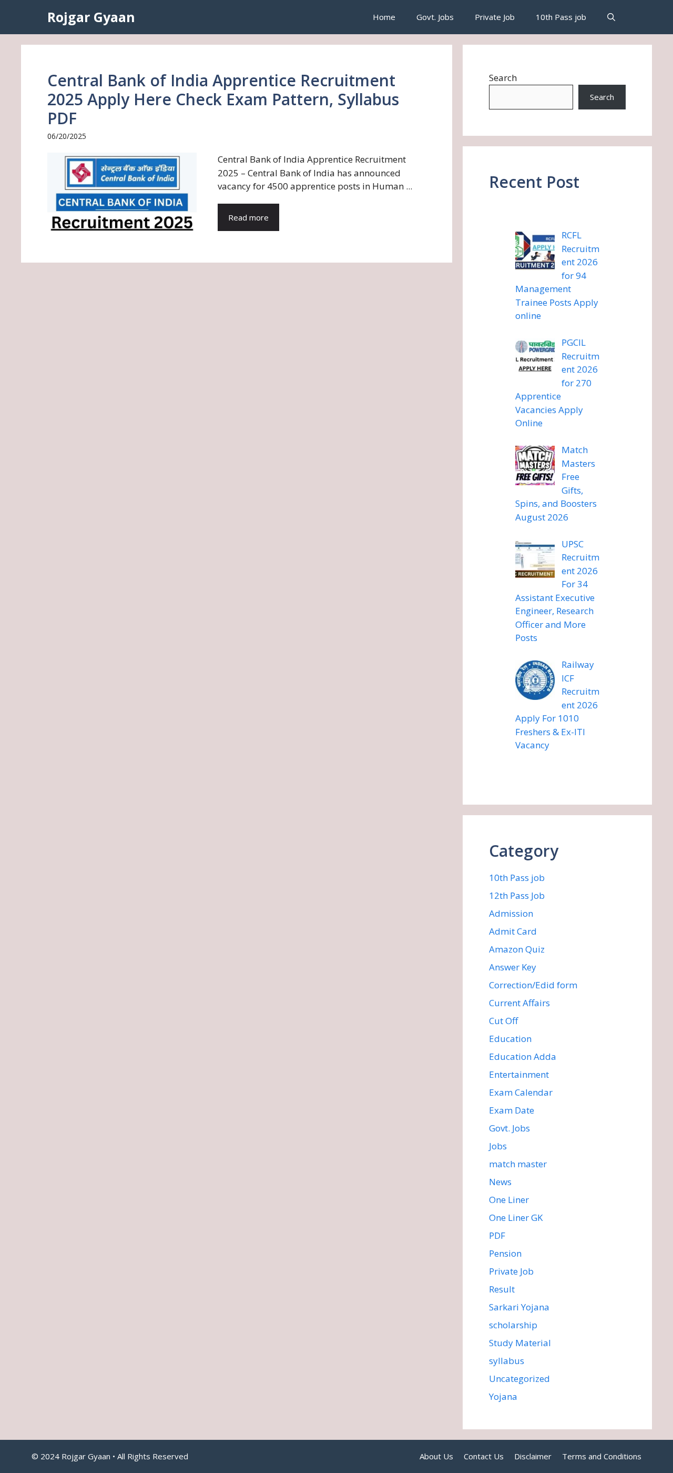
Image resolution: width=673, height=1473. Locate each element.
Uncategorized (519, 1378)
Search (503, 78)
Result (502, 1289)
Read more (248, 217)
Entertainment (519, 1074)
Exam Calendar (521, 1092)
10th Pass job (561, 17)
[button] (611, 17)
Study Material (520, 1343)
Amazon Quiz (517, 949)
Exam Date (511, 1110)
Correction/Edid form (533, 985)
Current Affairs (519, 1003)
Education (510, 1039)
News (500, 1182)
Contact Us (484, 1456)
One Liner (509, 1200)
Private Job (495, 17)
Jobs (498, 1146)
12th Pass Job (517, 895)
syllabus (506, 1361)
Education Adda (522, 1056)
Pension (505, 1253)
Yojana (503, 1396)
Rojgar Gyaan (91, 17)
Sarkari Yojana (519, 1307)
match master (518, 1164)
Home (384, 17)
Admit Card (513, 931)
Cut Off (503, 1021)
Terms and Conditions (601, 1456)
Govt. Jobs (435, 17)
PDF (497, 1235)
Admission (511, 913)
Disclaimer (533, 1456)
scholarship (513, 1325)
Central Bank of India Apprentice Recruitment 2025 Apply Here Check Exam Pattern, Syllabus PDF (223, 99)
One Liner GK (516, 1217)
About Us (436, 1456)
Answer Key (512, 967)
